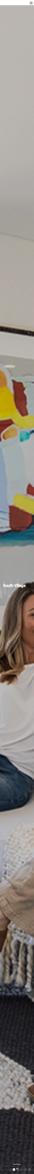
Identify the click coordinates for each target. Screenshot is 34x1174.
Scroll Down (17, 1164)
